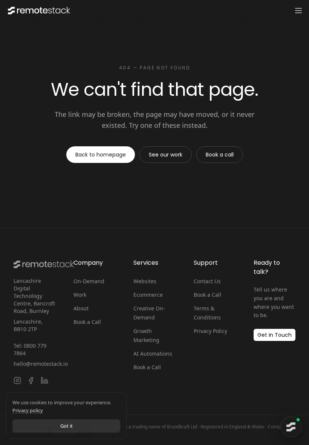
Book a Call (87, 321)
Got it (66, 425)
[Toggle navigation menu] (298, 10)
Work (79, 294)
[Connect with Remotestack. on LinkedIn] (44, 380)
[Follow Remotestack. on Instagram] (17, 380)
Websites (144, 281)
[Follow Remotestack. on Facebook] (31, 380)
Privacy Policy (210, 331)
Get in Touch (274, 335)
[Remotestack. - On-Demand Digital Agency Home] (38, 10)
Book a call (220, 154)
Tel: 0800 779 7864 (30, 349)
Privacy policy (27, 410)
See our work (165, 154)
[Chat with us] (290, 426)
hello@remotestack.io (34, 363)
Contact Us (207, 281)
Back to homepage (100, 154)
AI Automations (152, 353)
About (81, 308)
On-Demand (88, 281)
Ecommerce (148, 294)
